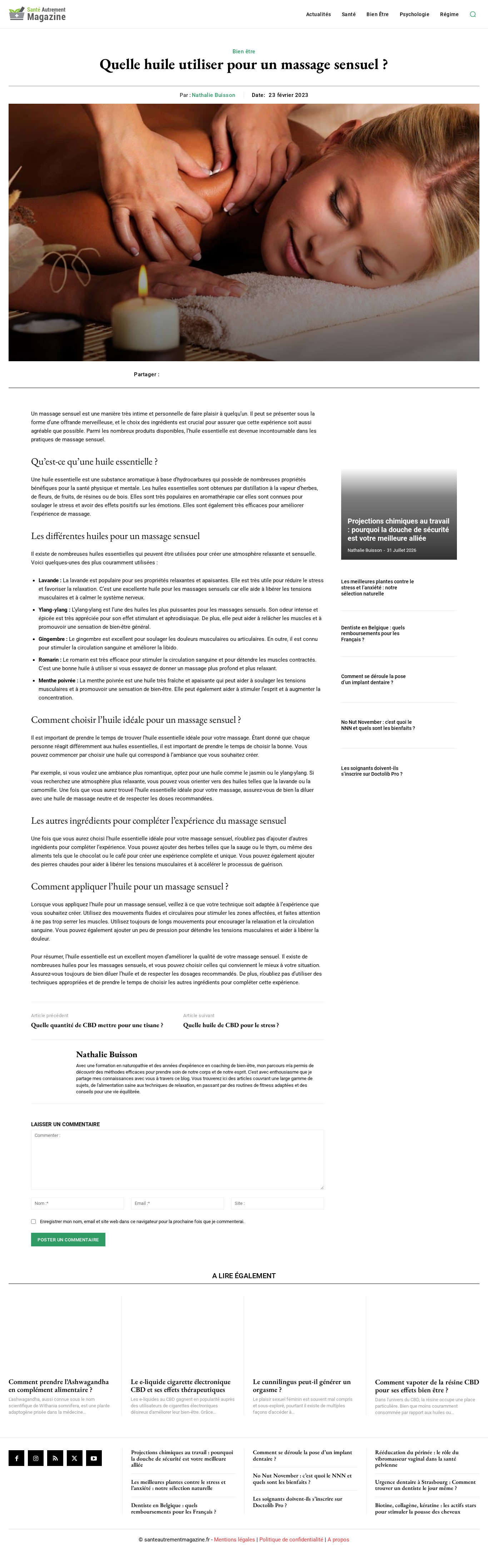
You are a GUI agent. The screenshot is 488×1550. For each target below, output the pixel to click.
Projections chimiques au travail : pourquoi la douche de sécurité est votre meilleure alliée (398, 530)
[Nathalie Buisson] (48, 1072)
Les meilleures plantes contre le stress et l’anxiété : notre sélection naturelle (377, 588)
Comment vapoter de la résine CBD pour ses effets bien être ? (427, 1385)
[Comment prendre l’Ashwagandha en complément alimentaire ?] (61, 1332)
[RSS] (55, 1458)
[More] (346, 374)
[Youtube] (94, 1458)
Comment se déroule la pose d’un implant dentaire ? (373, 679)
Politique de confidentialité (291, 1539)
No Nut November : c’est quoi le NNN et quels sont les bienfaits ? (378, 725)
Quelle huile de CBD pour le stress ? (231, 1025)
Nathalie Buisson (213, 95)
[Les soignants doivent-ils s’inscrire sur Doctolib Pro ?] (439, 771)
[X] (75, 1458)
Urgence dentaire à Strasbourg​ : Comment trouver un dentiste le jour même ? (425, 1485)
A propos (338, 1539)
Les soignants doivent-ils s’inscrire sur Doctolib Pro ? (372, 771)
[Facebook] (16, 1458)
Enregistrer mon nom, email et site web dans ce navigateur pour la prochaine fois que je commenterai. (142, 1221)
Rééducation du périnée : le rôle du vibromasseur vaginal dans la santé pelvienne (417, 1458)
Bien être (244, 51)
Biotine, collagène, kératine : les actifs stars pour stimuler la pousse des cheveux (425, 1508)
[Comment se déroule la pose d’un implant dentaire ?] (439, 679)
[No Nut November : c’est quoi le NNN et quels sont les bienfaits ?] (439, 725)
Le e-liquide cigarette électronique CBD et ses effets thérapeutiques (180, 1385)
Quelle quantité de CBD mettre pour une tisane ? (97, 1025)
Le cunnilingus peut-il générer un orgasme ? (302, 1385)
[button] (472, 14)
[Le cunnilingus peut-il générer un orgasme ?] (305, 1332)
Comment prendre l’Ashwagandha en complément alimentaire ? (59, 1385)
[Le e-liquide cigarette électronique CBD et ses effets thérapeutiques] (183, 1332)
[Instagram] (36, 1458)
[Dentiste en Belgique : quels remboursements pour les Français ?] (439, 633)
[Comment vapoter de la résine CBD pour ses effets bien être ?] (427, 1332)
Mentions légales (234, 1539)
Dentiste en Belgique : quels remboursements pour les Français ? (373, 634)
